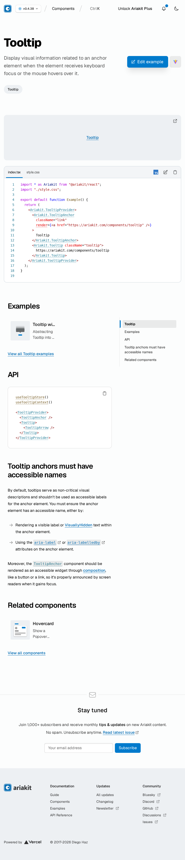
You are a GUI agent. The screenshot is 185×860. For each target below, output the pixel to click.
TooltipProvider (32, 412)
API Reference (61, 815)
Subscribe (128, 747)
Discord (148, 801)
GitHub (148, 808)
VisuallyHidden (78, 525)
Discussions (152, 815)
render (41, 225)
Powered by (13, 842)
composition (94, 570)
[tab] (14, 172)
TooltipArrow (36, 428)
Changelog (104, 801)
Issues (147, 822)
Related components (42, 605)
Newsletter (104, 808)
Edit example (150, 61)
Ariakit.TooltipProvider (52, 210)
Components (60, 801)
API (13, 374)
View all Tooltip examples (31, 353)
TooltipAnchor (33, 417)
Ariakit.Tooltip (48, 245)
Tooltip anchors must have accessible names (50, 470)
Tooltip (13, 89)
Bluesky (149, 795)
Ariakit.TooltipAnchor (54, 215)
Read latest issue (119, 732)
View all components (27, 653)
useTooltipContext (32, 402)
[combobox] (63, 9)
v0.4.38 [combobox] (28, 9)
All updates (105, 795)
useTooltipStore (30, 397)
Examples (24, 306)
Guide (54, 795)
